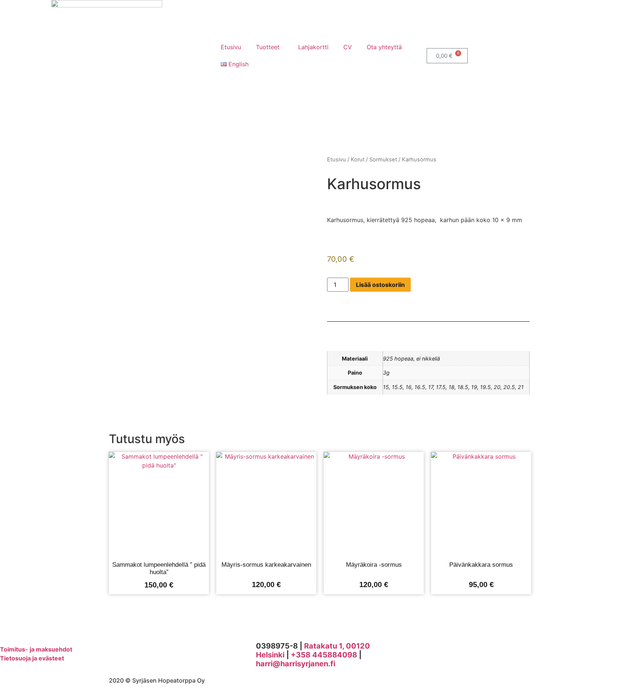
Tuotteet (268, 47)
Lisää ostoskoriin (380, 284)
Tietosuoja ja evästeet (32, 658)
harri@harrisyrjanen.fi (295, 663)
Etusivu (231, 47)
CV (347, 47)
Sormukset (383, 159)
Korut (357, 159)
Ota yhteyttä (384, 47)
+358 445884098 (324, 654)
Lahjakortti (313, 47)
